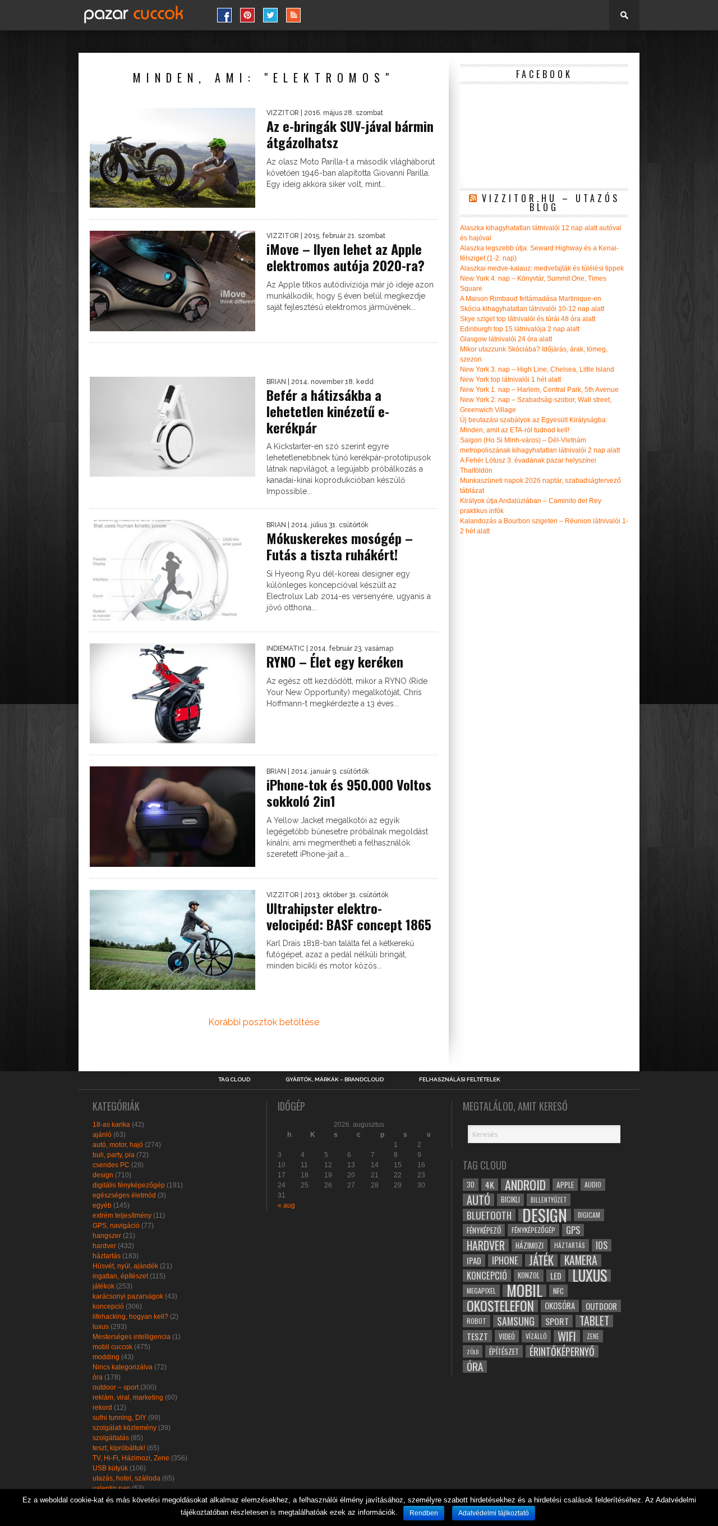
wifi (567, 1336)
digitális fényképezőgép (129, 1185)
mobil (524, 1291)
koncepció (108, 1306)
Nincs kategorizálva (123, 1367)
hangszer (107, 1236)
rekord (102, 1407)
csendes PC (111, 1165)
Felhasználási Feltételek (459, 1079)
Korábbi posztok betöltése (263, 1022)
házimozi (530, 1245)
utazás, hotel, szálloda (126, 1478)
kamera (580, 1260)
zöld (472, 1351)
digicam (589, 1214)
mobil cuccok (112, 1347)
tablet (594, 1321)
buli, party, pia (114, 1155)
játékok (103, 1286)
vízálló (536, 1336)
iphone (505, 1260)
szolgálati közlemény (125, 1428)
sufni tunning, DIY (119, 1418)
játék (541, 1260)
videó (507, 1336)
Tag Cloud (234, 1079)
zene (593, 1336)
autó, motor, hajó (118, 1145)
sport (557, 1321)
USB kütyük (110, 1468)
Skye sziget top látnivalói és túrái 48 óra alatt (527, 319)
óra (98, 1377)
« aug (286, 1205)
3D (471, 1184)
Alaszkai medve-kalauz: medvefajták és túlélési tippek (542, 268)
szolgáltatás (111, 1438)
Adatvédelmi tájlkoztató (493, 1513)
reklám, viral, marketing (128, 1397)
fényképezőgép (533, 1230)
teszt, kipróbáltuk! (119, 1448)
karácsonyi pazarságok (128, 1296)
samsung (516, 1321)
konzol (529, 1275)
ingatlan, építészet (120, 1276)
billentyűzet (549, 1199)
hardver (104, 1246)
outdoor (601, 1306)
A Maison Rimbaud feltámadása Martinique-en (530, 299)
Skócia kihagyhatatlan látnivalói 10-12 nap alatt (532, 309)
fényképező (484, 1230)
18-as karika (111, 1124)
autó (478, 1200)
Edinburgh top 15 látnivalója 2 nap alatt (519, 329)
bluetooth (489, 1215)
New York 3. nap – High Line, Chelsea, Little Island (537, 369)
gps (573, 1230)
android (525, 1184)
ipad (474, 1260)
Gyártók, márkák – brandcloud (335, 1079)
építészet (504, 1351)
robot (476, 1321)
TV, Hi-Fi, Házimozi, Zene (131, 1458)
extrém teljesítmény (122, 1215)
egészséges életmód (124, 1195)
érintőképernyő (562, 1351)
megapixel (481, 1290)
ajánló (102, 1135)
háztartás (107, 1256)
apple (565, 1184)
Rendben (423, 1513)
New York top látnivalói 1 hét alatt (510, 379)
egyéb (102, 1205)
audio (592, 1184)
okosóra (560, 1306)
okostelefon (500, 1306)
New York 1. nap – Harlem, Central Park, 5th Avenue (539, 390)
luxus (101, 1327)
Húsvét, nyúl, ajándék (125, 1266)
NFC (558, 1290)
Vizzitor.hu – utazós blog (551, 202)
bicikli (510, 1199)
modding (106, 1357)
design (103, 1175)
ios (601, 1245)
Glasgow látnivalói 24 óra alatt (506, 339)
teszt (477, 1336)
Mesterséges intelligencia (132, 1337)
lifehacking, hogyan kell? (130, 1317)
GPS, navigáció (116, 1226)
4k (489, 1184)
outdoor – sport (116, 1387)
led (555, 1275)
